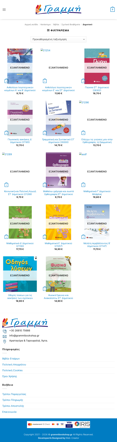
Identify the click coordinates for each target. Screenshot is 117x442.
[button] (4, 9)
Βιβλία (56, 24)
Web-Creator (72, 438)
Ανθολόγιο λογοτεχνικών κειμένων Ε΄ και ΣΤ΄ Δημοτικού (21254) (58, 90)
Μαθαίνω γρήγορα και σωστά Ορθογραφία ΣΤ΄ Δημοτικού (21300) (58, 194)
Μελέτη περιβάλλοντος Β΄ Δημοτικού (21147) (96, 244)
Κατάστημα (46, 24)
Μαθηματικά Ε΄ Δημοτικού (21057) (58, 244)
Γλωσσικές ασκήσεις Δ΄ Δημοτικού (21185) (20, 141)
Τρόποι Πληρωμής (12, 399)
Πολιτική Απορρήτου (14, 364)
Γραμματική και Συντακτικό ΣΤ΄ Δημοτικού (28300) (58, 141)
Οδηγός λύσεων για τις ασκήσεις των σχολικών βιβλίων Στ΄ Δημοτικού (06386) (20, 298)
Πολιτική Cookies (12, 370)
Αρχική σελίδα (31, 24)
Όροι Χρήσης (9, 376)
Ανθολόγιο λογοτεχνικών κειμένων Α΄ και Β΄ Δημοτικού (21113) (19, 90)
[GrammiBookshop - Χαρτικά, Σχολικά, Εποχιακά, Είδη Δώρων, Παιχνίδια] (58, 9)
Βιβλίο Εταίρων (11, 358)
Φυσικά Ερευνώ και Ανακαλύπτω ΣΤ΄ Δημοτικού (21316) (58, 298)
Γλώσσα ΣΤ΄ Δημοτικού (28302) (97, 89)
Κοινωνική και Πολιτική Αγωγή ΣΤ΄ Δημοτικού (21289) (20, 192)
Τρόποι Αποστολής (13, 405)
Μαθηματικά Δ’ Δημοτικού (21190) (20, 244)
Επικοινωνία (9, 411)
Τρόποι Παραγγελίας (14, 394)
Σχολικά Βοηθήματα (71, 24)
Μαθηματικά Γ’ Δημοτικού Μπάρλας (96, 192)
